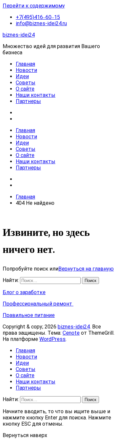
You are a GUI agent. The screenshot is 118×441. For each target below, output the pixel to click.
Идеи (22, 76)
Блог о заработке (24, 292)
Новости (26, 70)
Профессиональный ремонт (38, 304)
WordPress (52, 339)
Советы (25, 82)
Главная (25, 64)
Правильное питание (29, 315)
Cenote (71, 333)
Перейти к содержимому (34, 6)
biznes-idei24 (19, 35)
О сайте (25, 89)
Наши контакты (35, 95)
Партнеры (28, 101)
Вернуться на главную (86, 269)
